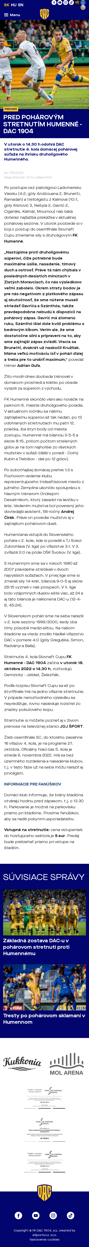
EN (20, 4)
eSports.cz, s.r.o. (44, 1235)
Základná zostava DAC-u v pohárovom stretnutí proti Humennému (36, 947)
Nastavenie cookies (44, 1240)
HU (14, 4)
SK (6, 4)
